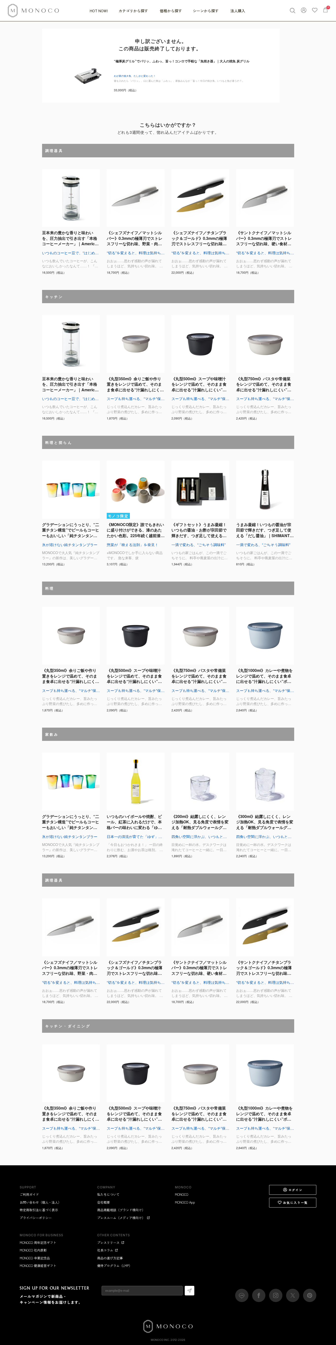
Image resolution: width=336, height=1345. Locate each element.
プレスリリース (108, 1242)
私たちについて (108, 1194)
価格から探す (171, 10)
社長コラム (105, 1250)
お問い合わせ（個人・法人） (40, 1202)
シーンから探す (206, 10)
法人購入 (237, 10)
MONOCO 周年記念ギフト (38, 1242)
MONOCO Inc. (160, 1340)
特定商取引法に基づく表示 (39, 1210)
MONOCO (181, 1194)
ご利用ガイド (29, 1194)
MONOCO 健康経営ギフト (38, 1265)
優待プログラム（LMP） (114, 1265)
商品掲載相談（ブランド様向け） (121, 1210)
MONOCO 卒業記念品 (35, 1258)
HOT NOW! (99, 10)
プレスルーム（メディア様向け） (121, 1217)
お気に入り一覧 (295, 1202)
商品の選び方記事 (110, 1258)
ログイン (296, 1190)
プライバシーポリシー (36, 1217)
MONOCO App (185, 1202)
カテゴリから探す (134, 10)
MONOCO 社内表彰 (33, 1250)
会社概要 (103, 1202)
